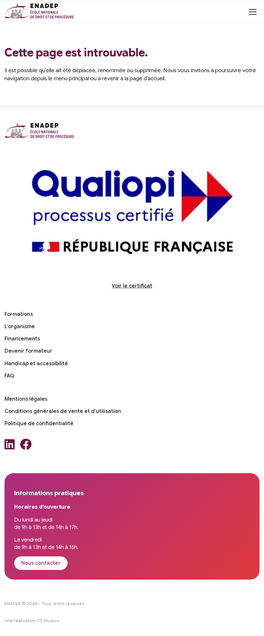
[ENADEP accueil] (39, 11)
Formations (19, 314)
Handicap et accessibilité (36, 363)
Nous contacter (41, 563)
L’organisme (20, 326)
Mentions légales (26, 399)
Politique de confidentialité (39, 423)
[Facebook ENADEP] (26, 446)
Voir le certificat (132, 286)
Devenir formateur (28, 351)
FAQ (9, 376)
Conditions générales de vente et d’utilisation (63, 411)
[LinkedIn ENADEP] (10, 446)
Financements (22, 339)
